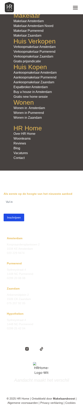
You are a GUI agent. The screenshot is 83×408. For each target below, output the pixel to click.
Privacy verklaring (51, 402)
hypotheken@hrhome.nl (22, 332)
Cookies (70, 402)
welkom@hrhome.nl (19, 282)
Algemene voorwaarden (22, 402)
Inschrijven (14, 217)
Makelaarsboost (64, 398)
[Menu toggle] (75, 7)
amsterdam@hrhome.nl (22, 257)
